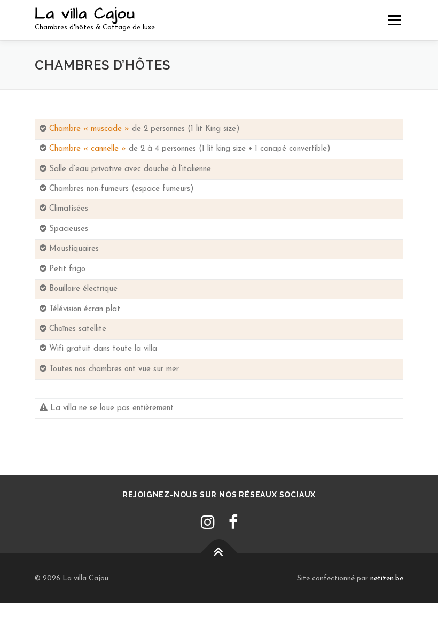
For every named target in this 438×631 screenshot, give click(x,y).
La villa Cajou (85, 14)
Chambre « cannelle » (87, 149)
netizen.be (386, 578)
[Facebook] (233, 523)
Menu (394, 20)
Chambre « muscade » (89, 129)
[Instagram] (208, 523)
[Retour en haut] (219, 553)
